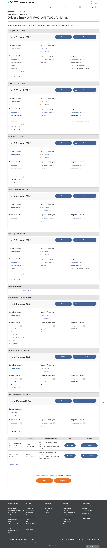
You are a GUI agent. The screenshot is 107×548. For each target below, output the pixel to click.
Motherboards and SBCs (13, 523)
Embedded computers (12, 514)
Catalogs (47, 512)
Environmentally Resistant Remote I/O (16, 510)
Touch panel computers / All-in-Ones (15, 517)
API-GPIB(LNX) (13, 445)
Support (65, 503)
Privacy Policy (11, 539)
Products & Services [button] (17, 7)
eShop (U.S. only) (89, 7)
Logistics (28, 519)
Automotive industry (30, 508)
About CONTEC (86, 503)
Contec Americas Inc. (92, 539)
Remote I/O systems (12, 512)
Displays (9, 528)
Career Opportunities (87, 510)
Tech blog (65, 510)
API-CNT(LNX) (45, 154)
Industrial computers (12, 519)
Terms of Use (19, 539)
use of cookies (43, 542)
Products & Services (13, 503)
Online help (45, 51)
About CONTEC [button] (62, 7)
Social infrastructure (30, 510)
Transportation (29, 512)
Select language (90, 546)
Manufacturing (29, 506)
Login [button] (92, 2)
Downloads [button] (41, 7)
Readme (63, 37)
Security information (67, 517)
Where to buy (66, 523)
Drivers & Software (49, 506)
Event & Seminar (86, 518)
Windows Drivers (14, 464)
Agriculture (28, 526)
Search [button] (97, 2)
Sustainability (85, 508)
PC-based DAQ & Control (13, 508)
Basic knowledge (67, 508)
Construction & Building (31, 523)
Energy (27, 521)
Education (28, 514)
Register (62, 480)
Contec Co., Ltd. (64, 539)
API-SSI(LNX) (45, 251)
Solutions (28, 503)
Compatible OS (15, 59)
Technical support (67, 506)
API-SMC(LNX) (45, 207)
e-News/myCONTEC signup (69, 526)
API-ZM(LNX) (45, 368)
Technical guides (48, 508)
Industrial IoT (10, 506)
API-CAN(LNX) (45, 315)
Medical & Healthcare (31, 517)
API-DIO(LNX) (45, 101)
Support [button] (51, 7)
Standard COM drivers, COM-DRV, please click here (24, 290)
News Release (85, 513)
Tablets (9, 526)
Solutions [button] (30, 7)
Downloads (48, 503)
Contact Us (74, 7)
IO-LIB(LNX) (12, 456)
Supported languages (47, 59)
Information (85, 516)
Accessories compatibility (69, 512)
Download (85, 37)
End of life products (67, 521)
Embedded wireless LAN (13, 530)
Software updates (67, 519)
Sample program (15, 48)
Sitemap (33, 539)
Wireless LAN (10, 532)
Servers (9, 521)
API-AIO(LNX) (45, 48)
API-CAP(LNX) (15, 412)
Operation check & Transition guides (71, 514)
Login (44, 480)
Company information (87, 506)
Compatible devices (77, 59)
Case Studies (29, 529)
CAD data (47, 510)
